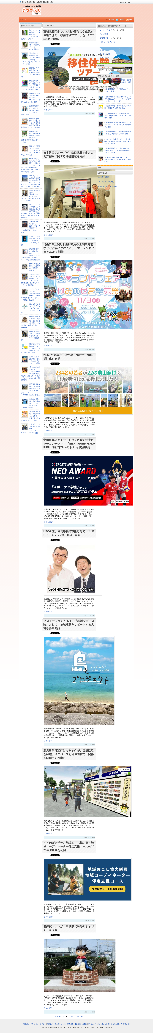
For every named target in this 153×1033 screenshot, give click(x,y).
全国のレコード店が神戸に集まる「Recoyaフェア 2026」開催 (30, 241)
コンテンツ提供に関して (113, 1024)
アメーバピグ (104, 58)
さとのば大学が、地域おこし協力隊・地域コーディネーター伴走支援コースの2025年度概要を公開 (68, 846)
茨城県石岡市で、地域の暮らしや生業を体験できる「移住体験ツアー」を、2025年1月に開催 (68, 35)
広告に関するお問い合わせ (107, 186)
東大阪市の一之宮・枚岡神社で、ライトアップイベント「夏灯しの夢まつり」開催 (30, 98)
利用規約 (26, 1024)
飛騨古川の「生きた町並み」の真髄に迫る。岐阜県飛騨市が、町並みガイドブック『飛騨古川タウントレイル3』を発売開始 (30, 211)
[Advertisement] (87, 10)
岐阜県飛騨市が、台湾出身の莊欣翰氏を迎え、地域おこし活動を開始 (30, 110)
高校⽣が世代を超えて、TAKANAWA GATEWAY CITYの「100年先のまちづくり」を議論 (30, 195)
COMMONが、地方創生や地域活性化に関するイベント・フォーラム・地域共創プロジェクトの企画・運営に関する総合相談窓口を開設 (30, 165)
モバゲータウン (105, 54)
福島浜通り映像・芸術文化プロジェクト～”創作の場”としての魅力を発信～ (30, 403)
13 (74, 1016)
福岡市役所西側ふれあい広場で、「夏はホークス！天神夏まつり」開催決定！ (30, 150)
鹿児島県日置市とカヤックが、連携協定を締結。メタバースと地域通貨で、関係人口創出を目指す (68, 754)
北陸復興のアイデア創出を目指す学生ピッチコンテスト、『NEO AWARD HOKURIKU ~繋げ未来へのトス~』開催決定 (69, 443)
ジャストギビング (106, 30)
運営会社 (126, 1024)
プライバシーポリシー (38, 1024)
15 (79, 1016)
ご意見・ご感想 (103, 177)
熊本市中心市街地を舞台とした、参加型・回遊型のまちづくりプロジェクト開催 (30, 348)
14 (77, 1016)
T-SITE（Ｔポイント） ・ (107, 44)
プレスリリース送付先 (106, 182)
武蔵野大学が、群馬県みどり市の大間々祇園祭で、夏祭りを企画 (30, 72)
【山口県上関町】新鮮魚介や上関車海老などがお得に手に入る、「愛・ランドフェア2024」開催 (68, 248)
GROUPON (104, 38)
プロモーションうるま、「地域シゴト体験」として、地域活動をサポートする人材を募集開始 (68, 624)
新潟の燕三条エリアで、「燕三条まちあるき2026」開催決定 (30, 336)
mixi (101, 46)
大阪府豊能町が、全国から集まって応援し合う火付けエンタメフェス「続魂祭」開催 (30, 85)
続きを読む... (49, 110)
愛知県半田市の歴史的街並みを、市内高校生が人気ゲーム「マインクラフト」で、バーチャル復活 (117, 99)
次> (81, 1016)
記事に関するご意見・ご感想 (77, 1024)
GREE (102, 50)
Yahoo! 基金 (104, 34)
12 (72, 1016)
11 (69, 1016)
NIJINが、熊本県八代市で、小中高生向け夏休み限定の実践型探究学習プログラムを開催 (30, 123)
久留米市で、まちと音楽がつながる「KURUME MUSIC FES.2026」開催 (30, 428)
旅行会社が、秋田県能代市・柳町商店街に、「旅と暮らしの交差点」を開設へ (30, 34)
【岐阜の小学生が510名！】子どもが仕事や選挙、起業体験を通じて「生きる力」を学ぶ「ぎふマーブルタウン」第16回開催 (30, 373)
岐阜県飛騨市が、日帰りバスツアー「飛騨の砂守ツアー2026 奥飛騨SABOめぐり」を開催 (117, 150)
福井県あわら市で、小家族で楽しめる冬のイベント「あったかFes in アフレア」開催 (30, 416)
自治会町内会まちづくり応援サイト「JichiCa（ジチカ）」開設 (30, 308)
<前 (57, 1016)
